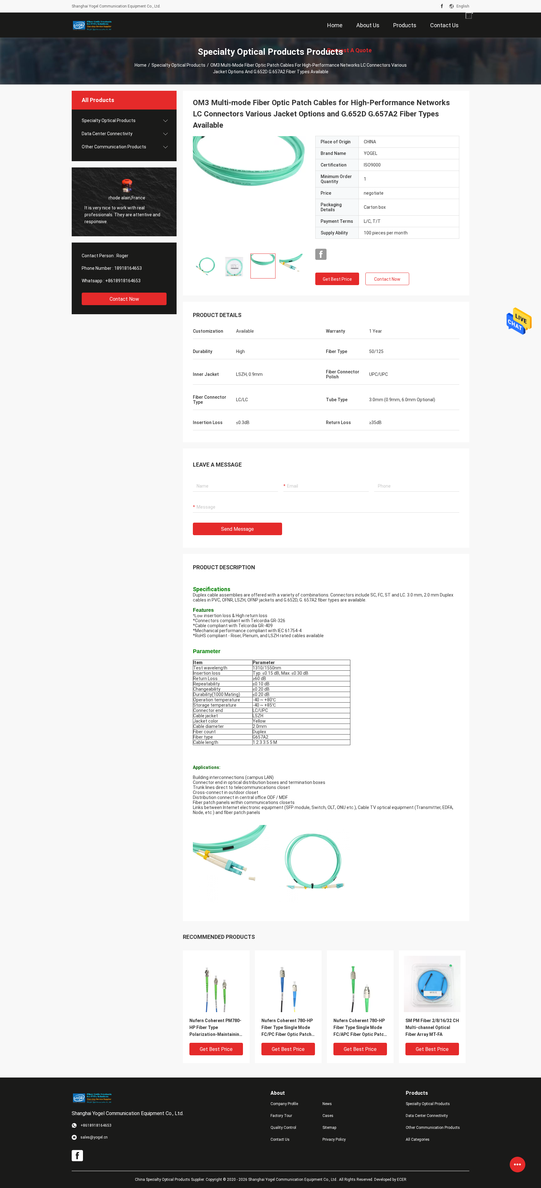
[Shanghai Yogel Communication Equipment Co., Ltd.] (92, 25)
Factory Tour (281, 1116)
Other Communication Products (114, 146)
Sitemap (329, 1127)
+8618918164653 (123, 280)
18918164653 (128, 268)
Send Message (237, 529)
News (327, 1104)
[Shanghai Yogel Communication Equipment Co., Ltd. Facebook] (442, 6)
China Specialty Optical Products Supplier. (170, 1179)
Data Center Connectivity (107, 133)
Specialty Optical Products (178, 65)
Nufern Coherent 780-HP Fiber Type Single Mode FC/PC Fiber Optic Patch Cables (287, 1028)
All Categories (418, 1139)
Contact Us (280, 1139)
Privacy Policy (334, 1139)
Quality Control (283, 1127)
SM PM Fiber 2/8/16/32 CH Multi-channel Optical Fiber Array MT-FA (432, 1027)
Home (141, 65)
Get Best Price (337, 279)
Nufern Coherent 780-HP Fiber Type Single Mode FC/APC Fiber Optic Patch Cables (359, 1028)
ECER (401, 1179)
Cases (327, 1116)
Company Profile (284, 1104)
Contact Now (124, 299)
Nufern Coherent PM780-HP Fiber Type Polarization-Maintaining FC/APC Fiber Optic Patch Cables (215, 1028)
